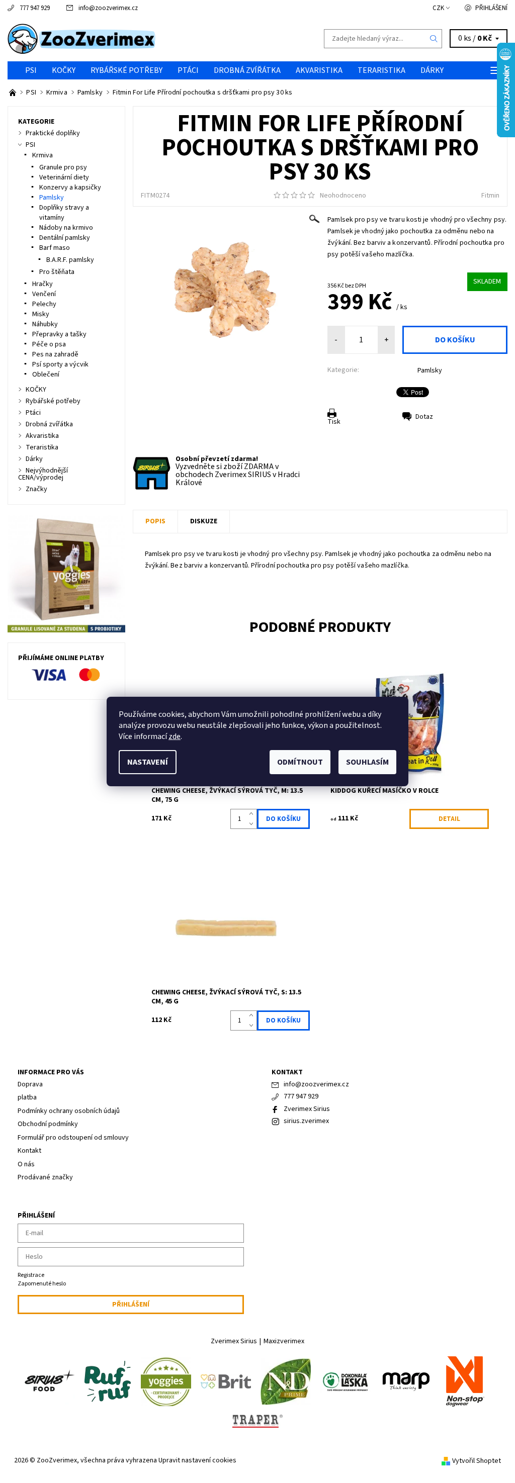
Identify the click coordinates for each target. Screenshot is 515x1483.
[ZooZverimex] (133, 39)
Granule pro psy (63, 167)
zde (174, 736)
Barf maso (54, 248)
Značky (36, 489)
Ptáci (188, 70)
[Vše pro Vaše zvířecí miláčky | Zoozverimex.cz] (13, 92)
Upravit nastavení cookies (197, 1460)
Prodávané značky (45, 1177)
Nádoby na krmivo (66, 228)
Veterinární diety (64, 177)
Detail (449, 818)
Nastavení (147, 762)
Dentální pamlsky (64, 238)
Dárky (432, 70)
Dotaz (424, 417)
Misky (40, 314)
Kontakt (29, 1151)
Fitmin (490, 196)
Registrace (31, 1275)
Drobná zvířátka (247, 70)
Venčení (44, 294)
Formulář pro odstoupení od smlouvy (73, 1138)
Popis (155, 521)
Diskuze (203, 521)
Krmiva (42, 155)
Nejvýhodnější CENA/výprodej (43, 474)
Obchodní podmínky (48, 1124)
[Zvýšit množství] (253, 814)
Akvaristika (319, 70)
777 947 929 (35, 8)
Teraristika (381, 70)
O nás (26, 1164)
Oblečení (45, 374)
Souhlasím (367, 762)
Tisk (333, 422)
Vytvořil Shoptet (476, 1461)
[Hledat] (434, 38)
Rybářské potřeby (126, 70)
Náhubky (45, 324)
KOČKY (63, 70)
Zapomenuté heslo (42, 1283)
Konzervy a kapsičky (70, 187)
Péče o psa (49, 344)
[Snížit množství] (253, 824)
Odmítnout (300, 762)
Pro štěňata (56, 272)
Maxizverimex (284, 1341)
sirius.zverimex (306, 1121)
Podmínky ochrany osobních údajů (69, 1111)
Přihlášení (491, 8)
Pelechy (44, 304)
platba (27, 1097)
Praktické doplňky (53, 133)
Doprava (30, 1084)
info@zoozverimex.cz (108, 8)
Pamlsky (429, 370)
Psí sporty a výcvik (60, 364)
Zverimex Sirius (307, 1109)
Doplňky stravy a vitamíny (64, 213)
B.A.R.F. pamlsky (70, 260)
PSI (31, 70)
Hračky (42, 284)
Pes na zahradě (55, 354)
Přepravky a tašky (59, 334)
